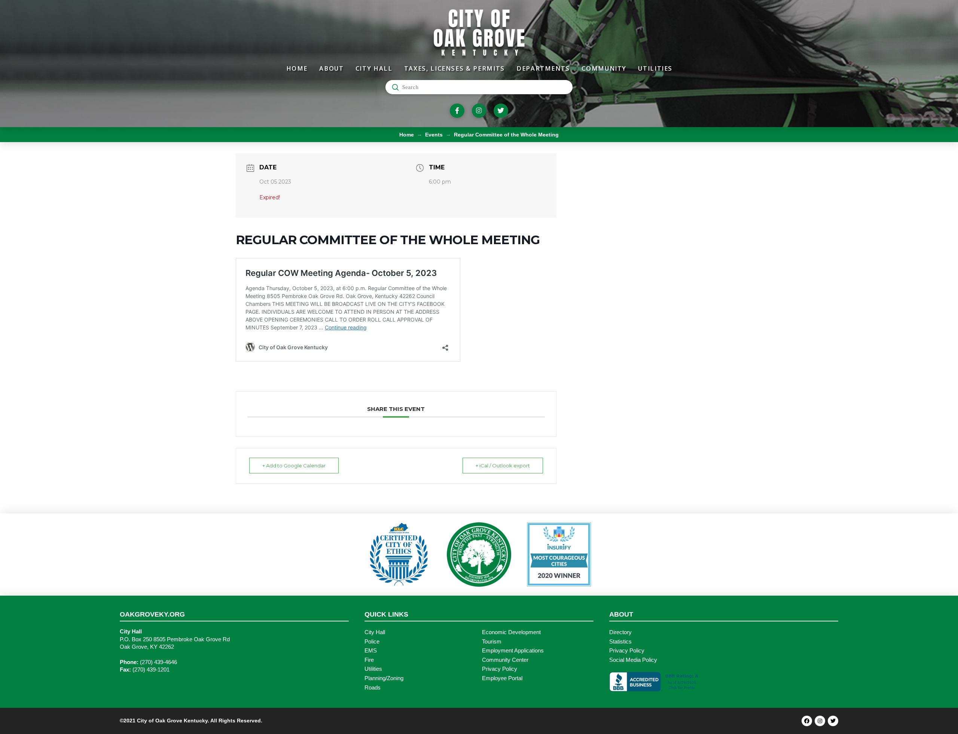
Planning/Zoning (383, 678)
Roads (372, 688)
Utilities (373, 669)
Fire (369, 660)
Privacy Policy (499, 669)
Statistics (620, 642)
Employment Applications (513, 651)
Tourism (491, 642)
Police (371, 642)
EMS (370, 651)
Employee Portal (502, 678)
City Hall (374, 632)
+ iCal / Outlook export (503, 466)
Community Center (505, 660)
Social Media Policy (633, 660)
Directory (620, 632)
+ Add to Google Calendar (294, 466)
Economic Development (511, 632)
